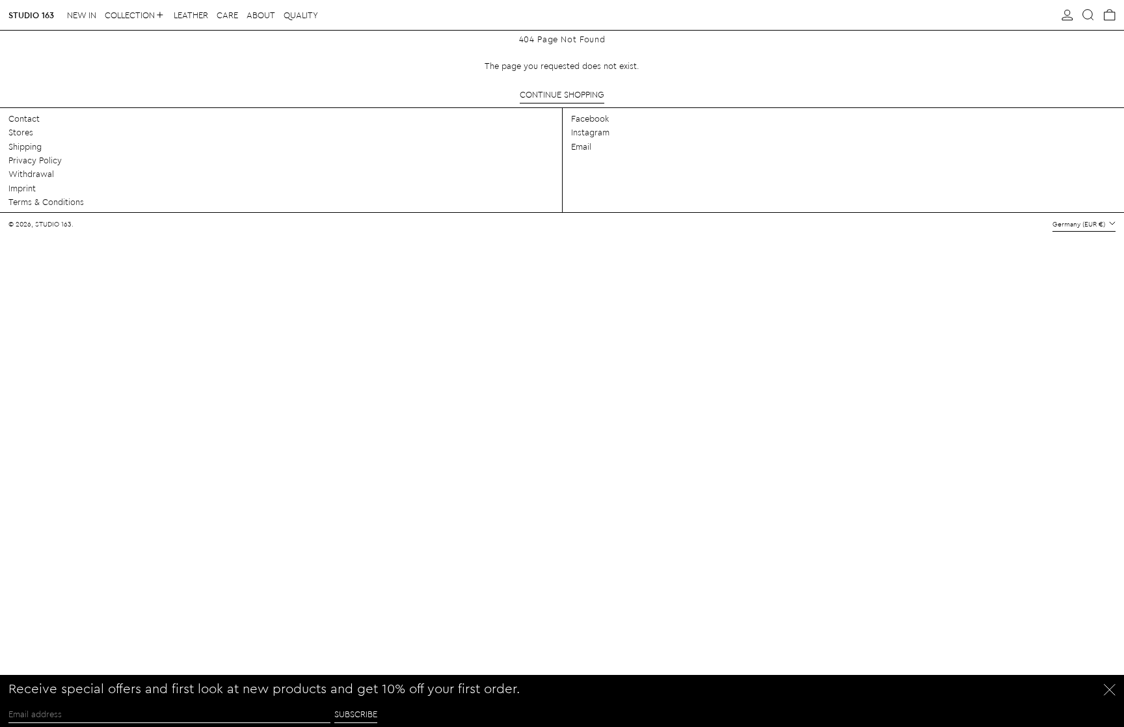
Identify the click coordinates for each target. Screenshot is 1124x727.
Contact (24, 118)
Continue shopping (562, 94)
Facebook (590, 118)
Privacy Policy (35, 160)
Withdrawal (31, 173)
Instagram (590, 132)
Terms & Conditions (46, 201)
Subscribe (355, 714)
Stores (20, 132)
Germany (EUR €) (1079, 224)
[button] (1088, 15)
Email (581, 146)
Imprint (22, 188)
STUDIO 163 (31, 15)
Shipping (25, 146)
